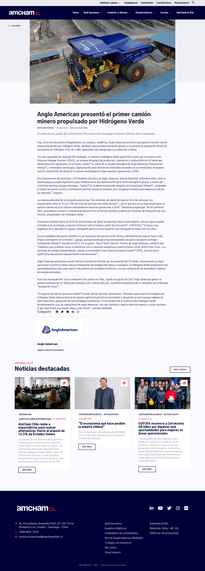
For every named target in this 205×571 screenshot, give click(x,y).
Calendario (146, 3)
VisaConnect (181, 3)
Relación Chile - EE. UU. (164, 528)
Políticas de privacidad (164, 533)
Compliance (130, 3)
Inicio (76, 13)
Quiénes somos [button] (109, 3)
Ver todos (180, 370)
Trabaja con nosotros (118, 543)
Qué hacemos (113, 523)
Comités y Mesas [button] (117, 13)
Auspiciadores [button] (144, 13)
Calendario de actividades (121, 533)
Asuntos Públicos (115, 528)
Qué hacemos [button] (91, 13)
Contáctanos (163, 3)
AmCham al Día (185, 13)
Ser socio (111, 548)
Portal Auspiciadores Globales (124, 538)
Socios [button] (164, 13)
